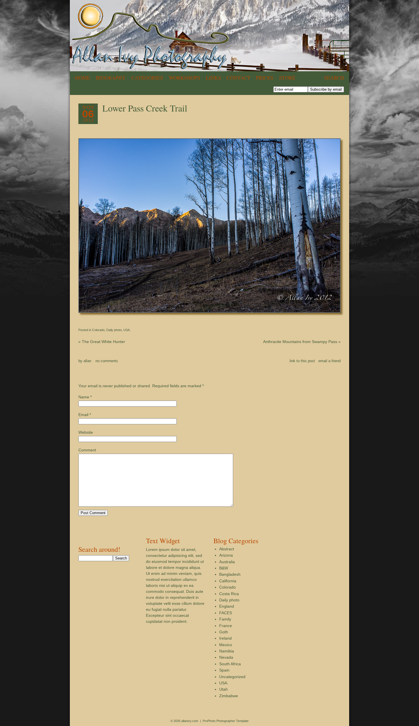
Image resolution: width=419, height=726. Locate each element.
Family (225, 619)
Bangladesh (230, 574)
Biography (111, 77)
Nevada (226, 657)
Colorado (98, 330)
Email (83, 414)
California (227, 581)
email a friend (329, 361)
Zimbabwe (228, 695)
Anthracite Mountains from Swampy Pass (302, 341)
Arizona (226, 555)
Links (213, 77)
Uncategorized (232, 676)
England (226, 606)
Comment (87, 450)
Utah (223, 689)
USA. (127, 330)
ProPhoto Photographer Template (226, 721)
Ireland (225, 638)
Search (334, 77)
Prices (264, 77)
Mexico (225, 644)
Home (82, 77)
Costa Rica (229, 593)
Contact (238, 77)
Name (83, 397)
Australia (227, 561)
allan (87, 361)
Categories (147, 77)
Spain (224, 670)
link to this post (302, 361)
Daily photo (114, 330)
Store (287, 77)
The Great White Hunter (101, 341)
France (225, 625)
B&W (223, 568)
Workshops (184, 77)
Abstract (226, 549)
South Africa (230, 664)
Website (85, 432)
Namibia (226, 651)
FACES (225, 613)
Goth (223, 632)
